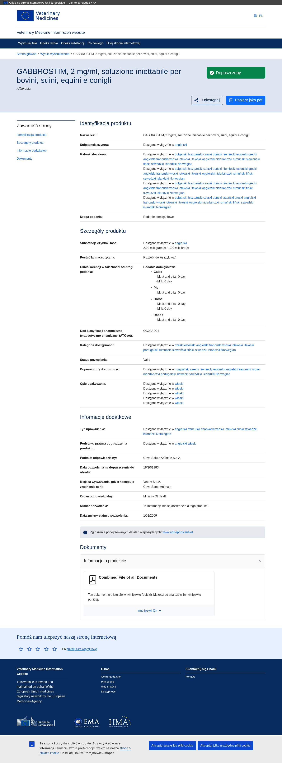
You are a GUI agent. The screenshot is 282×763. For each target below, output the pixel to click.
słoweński (253, 159)
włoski (173, 159)
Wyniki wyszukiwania (54, 54)
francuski (162, 159)
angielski (181, 144)
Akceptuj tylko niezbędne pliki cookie (225, 745)
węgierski (208, 159)
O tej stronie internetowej (123, 43)
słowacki (182, 374)
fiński (146, 164)
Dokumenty (24, 158)
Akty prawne (108, 686)
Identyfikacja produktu (31, 134)
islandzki (171, 164)
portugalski (150, 350)
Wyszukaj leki (27, 43)
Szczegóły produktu (30, 142)
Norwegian (184, 164)
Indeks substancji (73, 43)
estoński (242, 154)
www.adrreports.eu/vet (177, 532)
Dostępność (108, 691)
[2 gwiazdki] (25, 649)
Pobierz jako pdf (248, 100)
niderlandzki (223, 159)
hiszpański (195, 154)
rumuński (239, 159)
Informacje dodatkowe (32, 150)
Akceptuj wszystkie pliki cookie (172, 745)
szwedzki (157, 164)
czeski (207, 154)
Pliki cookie (108, 681)
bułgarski (181, 154)
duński (217, 154)
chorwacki (208, 429)
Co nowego (95, 43)
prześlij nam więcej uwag (82, 649)
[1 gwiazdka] (21, 649)
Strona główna (26, 54)
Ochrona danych (111, 676)
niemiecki (229, 154)
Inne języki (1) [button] (147, 610)
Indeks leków (49, 43)
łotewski (184, 159)
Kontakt (190, 676)
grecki (252, 154)
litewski (196, 159)
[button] (207, 100)
